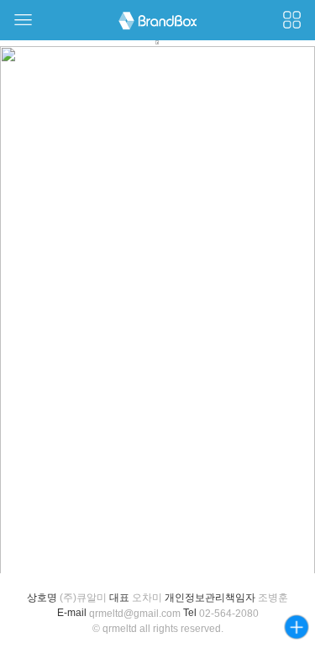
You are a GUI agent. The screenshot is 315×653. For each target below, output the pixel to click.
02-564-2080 (229, 613)
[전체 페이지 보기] (291, 19)
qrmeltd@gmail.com (135, 613)
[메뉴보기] (23, 19)
